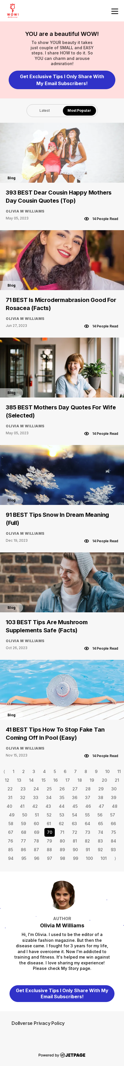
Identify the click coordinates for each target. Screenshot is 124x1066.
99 (75, 858)
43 (48, 806)
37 (87, 797)
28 (88, 788)
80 (62, 840)
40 (9, 806)
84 (113, 840)
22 (10, 788)
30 (114, 788)
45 (75, 806)
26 (62, 788)
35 (61, 797)
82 (87, 840)
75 (113, 832)
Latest (45, 110)
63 (74, 823)
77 (23, 840)
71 (62, 832)
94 (11, 858)
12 (7, 780)
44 (62, 806)
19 (92, 780)
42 (35, 806)
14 (31, 780)
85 (10, 849)
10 (107, 771)
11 (119, 771)
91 (88, 849)
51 (37, 814)
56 (99, 814)
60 (36, 823)
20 (104, 780)
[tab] (44, 110)
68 (23, 832)
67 (10, 832)
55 (87, 814)
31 (10, 797)
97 (49, 858)
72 (74, 832)
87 (36, 849)
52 (49, 814)
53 (61, 814)
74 (100, 832)
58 (10, 823)
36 (74, 797)
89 (62, 849)
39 (113, 797)
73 (87, 832)
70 (49, 832)
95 (23, 858)
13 (19, 780)
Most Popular (79, 110)
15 (44, 780)
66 (113, 823)
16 (55, 780)
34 (49, 797)
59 (23, 823)
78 (36, 840)
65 (100, 823)
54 (74, 814)
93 (113, 849)
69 (36, 832)
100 (89, 858)
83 (100, 840)
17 (67, 780)
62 (61, 823)
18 (80, 780)
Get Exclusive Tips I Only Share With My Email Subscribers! (62, 80)
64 (87, 823)
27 (75, 788)
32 (22, 797)
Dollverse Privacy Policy (38, 1023)
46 (88, 806)
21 (117, 780)
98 (62, 858)
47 (101, 806)
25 (49, 788)
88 (49, 849)
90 (75, 849)
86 (23, 849)
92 (100, 849)
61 (49, 823)
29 (101, 788)
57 (112, 814)
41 (22, 806)
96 (36, 858)
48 (114, 806)
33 (35, 797)
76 (10, 840)
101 (104, 858)
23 (23, 788)
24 (36, 788)
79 (49, 840)
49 (11, 814)
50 (24, 814)
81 (75, 840)
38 (100, 797)
